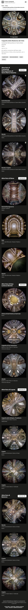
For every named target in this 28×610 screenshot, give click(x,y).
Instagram (11, 607)
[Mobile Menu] (25, 2)
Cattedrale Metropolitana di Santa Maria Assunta (13, 7)
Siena (6, 5)
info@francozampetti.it (17, 607)
